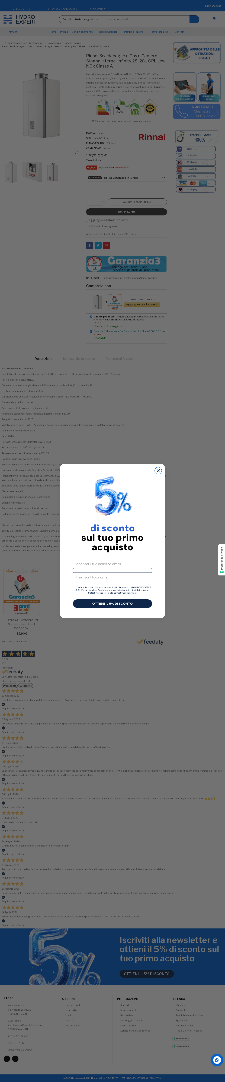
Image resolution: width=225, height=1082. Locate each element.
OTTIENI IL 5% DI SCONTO (112, 604)
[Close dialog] (158, 470)
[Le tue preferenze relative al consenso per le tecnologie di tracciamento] (221, 559)
